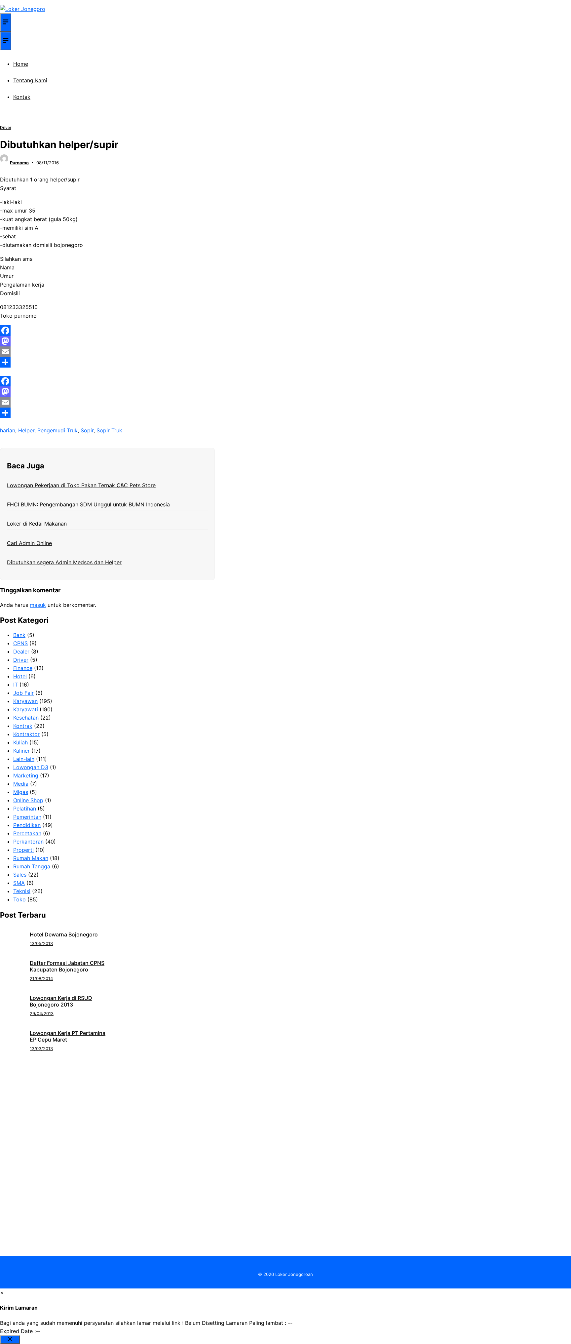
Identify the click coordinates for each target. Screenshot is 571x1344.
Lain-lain (23, 759)
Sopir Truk (109, 430)
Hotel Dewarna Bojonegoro (64, 934)
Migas (20, 792)
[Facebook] (107, 330)
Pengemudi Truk (57, 430)
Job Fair (23, 693)
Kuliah (20, 742)
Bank (19, 635)
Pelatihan (24, 808)
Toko (19, 899)
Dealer (21, 651)
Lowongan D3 (30, 767)
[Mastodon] (107, 341)
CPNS (20, 643)
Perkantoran (28, 841)
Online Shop (28, 800)
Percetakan (27, 833)
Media (20, 783)
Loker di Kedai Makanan (37, 523)
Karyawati (25, 709)
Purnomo (19, 162)
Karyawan (25, 701)
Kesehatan (26, 717)
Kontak (21, 97)
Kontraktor (26, 734)
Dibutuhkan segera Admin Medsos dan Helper (64, 562)
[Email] (107, 351)
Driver (5, 127)
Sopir (87, 430)
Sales (19, 874)
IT (15, 684)
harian (7, 430)
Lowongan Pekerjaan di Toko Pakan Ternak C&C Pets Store (81, 485)
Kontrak (22, 726)
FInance (22, 668)
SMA (19, 883)
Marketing (25, 775)
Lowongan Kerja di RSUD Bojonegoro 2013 (61, 1001)
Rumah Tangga (31, 866)
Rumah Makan (30, 858)
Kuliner (21, 750)
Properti (23, 850)
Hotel (20, 676)
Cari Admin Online (29, 543)
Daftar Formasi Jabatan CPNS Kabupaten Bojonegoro (67, 966)
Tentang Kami (30, 80)
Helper (26, 430)
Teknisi (21, 891)
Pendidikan (27, 825)
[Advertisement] (285, 1102)
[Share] (107, 362)
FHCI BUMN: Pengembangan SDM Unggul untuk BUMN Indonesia (88, 504)
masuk (38, 605)
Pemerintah (27, 816)
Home (20, 63)
